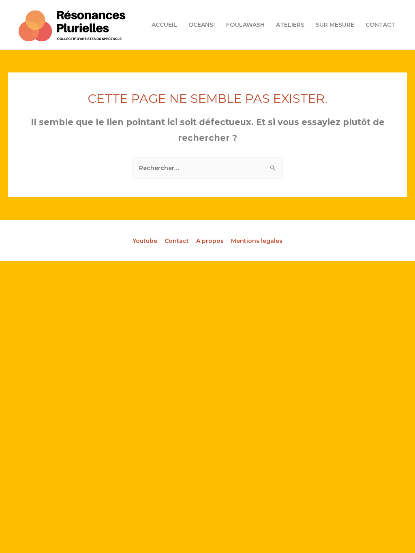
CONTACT (380, 24)
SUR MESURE (335, 24)
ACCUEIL (164, 24)
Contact (177, 241)
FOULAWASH (245, 24)
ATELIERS (290, 24)
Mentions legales (256, 241)
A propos (210, 241)
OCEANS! (201, 24)
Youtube (145, 241)
